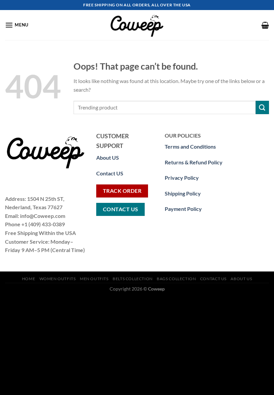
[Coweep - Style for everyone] (137, 25)
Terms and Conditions (190, 146)
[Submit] (262, 107)
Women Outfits (57, 278)
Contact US (109, 173)
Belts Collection (133, 278)
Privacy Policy (182, 177)
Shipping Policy (183, 193)
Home (28, 278)
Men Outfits (94, 278)
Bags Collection (176, 278)
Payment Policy (183, 209)
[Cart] (265, 25)
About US (241, 278)
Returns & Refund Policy (194, 162)
